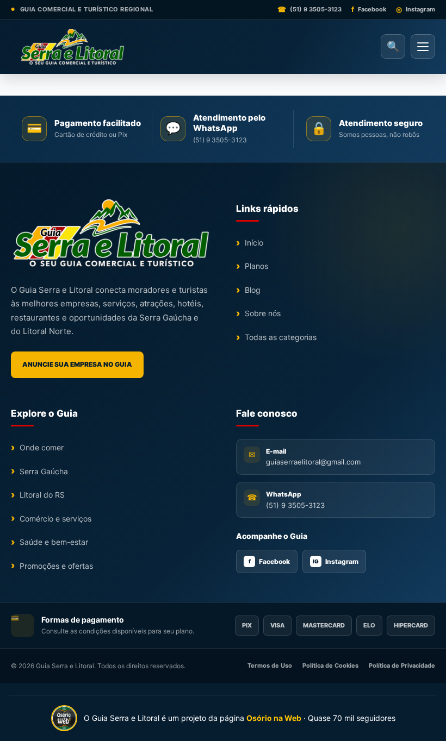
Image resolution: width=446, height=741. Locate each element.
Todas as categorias (281, 337)
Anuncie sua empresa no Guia (77, 364)
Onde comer (42, 447)
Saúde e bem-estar (54, 542)
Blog (253, 289)
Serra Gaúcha (44, 471)
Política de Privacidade (402, 665)
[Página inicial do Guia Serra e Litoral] (72, 47)
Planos (256, 266)
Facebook (269, 561)
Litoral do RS (42, 494)
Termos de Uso (269, 665)
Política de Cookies (330, 665)
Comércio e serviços (55, 518)
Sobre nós (263, 313)
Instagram (335, 561)
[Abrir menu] (423, 46)
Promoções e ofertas (56, 565)
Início (254, 242)
